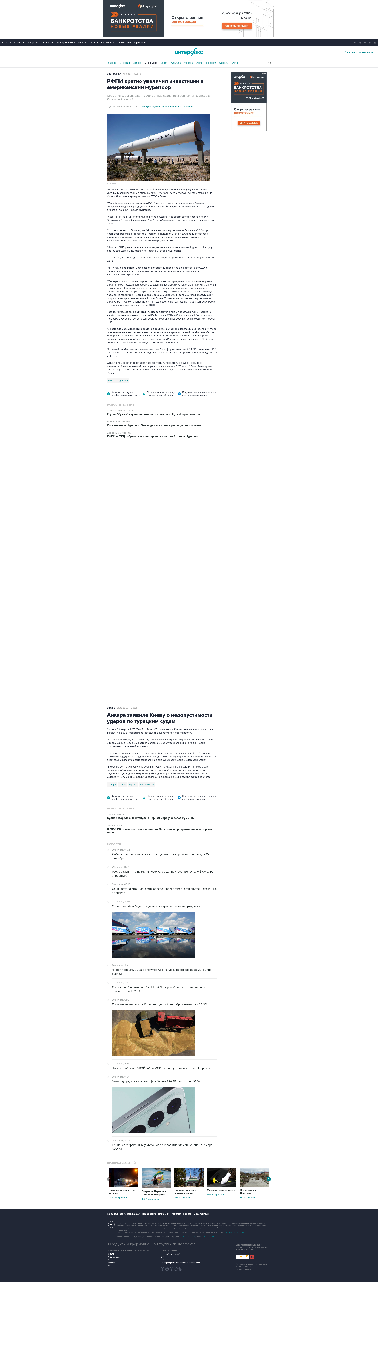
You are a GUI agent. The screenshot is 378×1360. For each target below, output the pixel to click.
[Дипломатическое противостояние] (189, 1186)
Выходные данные (243, 1267)
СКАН (163, 1257)
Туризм (94, 42)
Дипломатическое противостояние (185, 1192)
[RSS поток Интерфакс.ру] (176, 1269)
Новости (211, 63)
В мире (137, 63)
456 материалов (215, 1194)
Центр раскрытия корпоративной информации (180, 1262)
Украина (133, 784)
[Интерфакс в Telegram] (167, 1269)
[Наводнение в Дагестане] (254, 1186)
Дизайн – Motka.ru (243, 1270)
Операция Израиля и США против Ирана (154, 1193)
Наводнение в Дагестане (248, 1192)
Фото (235, 63)
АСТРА (111, 1265)
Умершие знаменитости (221, 1190)
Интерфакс (189, 52)
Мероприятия (140, 42)
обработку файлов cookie (233, 1232)
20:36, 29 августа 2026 (127, 708)
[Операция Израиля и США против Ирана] (156, 1187)
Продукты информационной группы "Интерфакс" (151, 1244)
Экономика (150, 63)
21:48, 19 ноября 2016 (132, 74)
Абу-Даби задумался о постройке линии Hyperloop (167, 106)
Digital (199, 63)
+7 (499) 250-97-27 (208, 1237)
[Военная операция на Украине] (123, 1186)
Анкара (112, 784)
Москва (188, 63)
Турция (122, 784)
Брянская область (162, 604)
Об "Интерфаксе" (31, 42)
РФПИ (111, 380)
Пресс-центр (149, 1213)
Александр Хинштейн (119, 604)
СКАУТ (111, 1260)
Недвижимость (108, 42)
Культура (176, 63)
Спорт (164, 63)
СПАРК (111, 1254)
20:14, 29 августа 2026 (130, 458)
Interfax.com (48, 42)
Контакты (112, 1213)
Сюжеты (224, 63)
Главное (111, 63)
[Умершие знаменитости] (221, 1186)
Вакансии (163, 1213)
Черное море (147, 784)
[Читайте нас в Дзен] (162, 1269)
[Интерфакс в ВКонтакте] (171, 1269)
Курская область (141, 604)
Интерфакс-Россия (66, 42)
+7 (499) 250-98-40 (187, 1237)
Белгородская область (185, 604)
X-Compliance (114, 1257)
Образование (124, 42)
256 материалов (182, 1197)
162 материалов (248, 1197)
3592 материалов (150, 1199)
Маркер (111, 1262)
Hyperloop (123, 380)
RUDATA (164, 1260)
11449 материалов (118, 1197)
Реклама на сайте (181, 1213)
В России (125, 63)
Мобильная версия (11, 42)
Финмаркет (83, 42)
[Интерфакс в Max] (180, 1269)
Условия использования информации (251, 1264)
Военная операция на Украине (122, 1192)
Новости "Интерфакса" (170, 1254)
